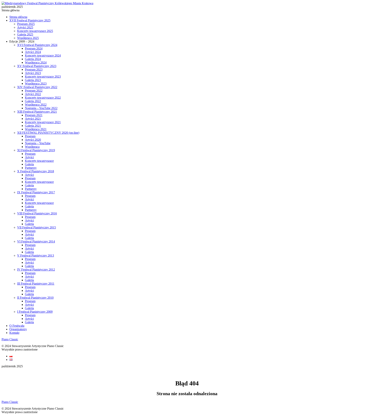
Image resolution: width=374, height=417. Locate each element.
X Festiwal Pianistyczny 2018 (35, 171)
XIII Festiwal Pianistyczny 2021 (37, 111)
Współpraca (32, 146)
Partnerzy (31, 167)
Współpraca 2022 (36, 104)
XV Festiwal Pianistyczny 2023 (36, 66)
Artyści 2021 (33, 118)
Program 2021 (33, 115)
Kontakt (14, 332)
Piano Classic (10, 339)
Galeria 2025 (25, 34)
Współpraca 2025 (28, 38)
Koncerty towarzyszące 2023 (43, 76)
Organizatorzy (18, 329)
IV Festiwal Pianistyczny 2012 (36, 269)
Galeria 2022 (33, 101)
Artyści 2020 (33, 139)
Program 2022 (33, 90)
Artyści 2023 (33, 73)
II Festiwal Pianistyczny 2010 (35, 297)
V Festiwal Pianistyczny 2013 (35, 255)
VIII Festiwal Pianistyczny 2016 (37, 213)
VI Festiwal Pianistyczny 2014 (36, 241)
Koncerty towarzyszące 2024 (43, 55)
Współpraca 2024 (36, 62)
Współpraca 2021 (36, 129)
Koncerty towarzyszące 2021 (43, 122)
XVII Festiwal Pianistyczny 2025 (29, 20)
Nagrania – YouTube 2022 (41, 108)
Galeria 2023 (33, 80)
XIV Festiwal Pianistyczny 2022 (37, 87)
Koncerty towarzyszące (39, 160)
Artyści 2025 (25, 27)
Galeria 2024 (33, 59)
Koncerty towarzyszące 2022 (43, 97)
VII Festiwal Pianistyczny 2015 (36, 227)
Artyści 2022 (33, 94)
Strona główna (18, 17)
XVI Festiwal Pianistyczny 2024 (37, 45)
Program (30, 136)
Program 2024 (33, 48)
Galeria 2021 (33, 125)
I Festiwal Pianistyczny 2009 (35, 311)
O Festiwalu (16, 325)
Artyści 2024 (33, 52)
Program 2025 (26, 24)
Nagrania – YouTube (37, 143)
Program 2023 (33, 69)
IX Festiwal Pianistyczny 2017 (36, 192)
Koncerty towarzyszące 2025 (35, 31)
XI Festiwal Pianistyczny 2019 (36, 150)
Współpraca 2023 (36, 83)
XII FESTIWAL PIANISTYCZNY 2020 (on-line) (48, 132)
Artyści (29, 157)
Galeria (29, 164)
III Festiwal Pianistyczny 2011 (35, 283)
